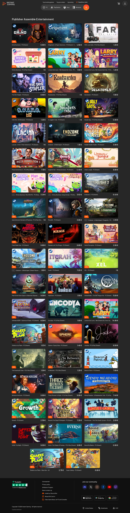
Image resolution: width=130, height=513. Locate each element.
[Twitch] (115, 487)
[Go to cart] (119, 3)
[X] (90, 487)
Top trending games (48, 2)
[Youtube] (109, 487)
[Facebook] (103, 487)
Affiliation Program (47, 487)
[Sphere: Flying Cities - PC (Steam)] (65, 333)
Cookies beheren (16, 509)
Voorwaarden (46, 481)
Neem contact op (47, 490)
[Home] (9, 3)
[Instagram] (97, 487)
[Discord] (84, 487)
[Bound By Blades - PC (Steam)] (101, 433)
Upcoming (70, 2)
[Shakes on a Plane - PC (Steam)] (29, 333)
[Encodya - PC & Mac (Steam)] (65, 308)
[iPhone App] (87, 497)
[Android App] (100, 497)
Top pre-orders (61, 2)
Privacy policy (46, 484)
